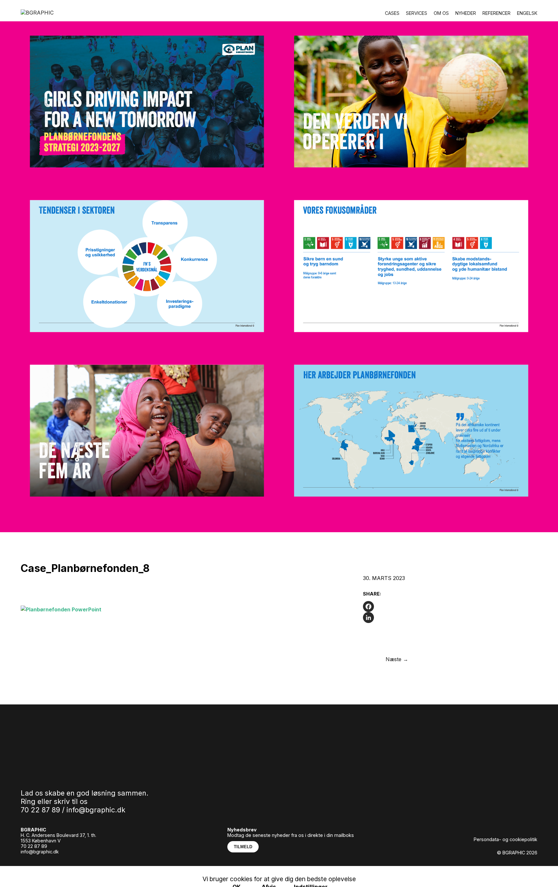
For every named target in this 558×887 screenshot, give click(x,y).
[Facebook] (414, 606)
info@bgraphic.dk (96, 810)
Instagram (33, 868)
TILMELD (243, 846)
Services (416, 13)
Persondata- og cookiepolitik (505, 839)
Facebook (64, 868)
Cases (392, 13)
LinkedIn (92, 868)
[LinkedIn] (414, 617)
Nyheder (465, 13)
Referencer (496, 13)
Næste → (397, 659)
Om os (441, 13)
